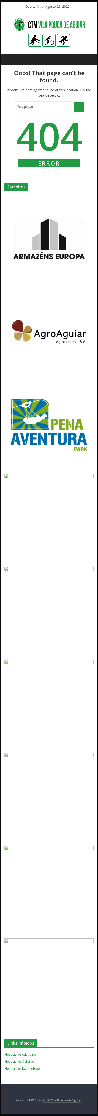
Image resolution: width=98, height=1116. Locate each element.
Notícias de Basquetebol (22, 1068)
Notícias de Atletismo (20, 1054)
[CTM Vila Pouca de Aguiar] (49, 20)
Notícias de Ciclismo (19, 1061)
